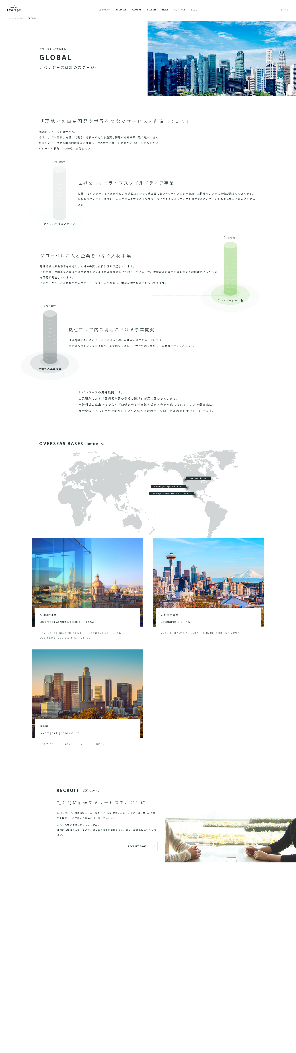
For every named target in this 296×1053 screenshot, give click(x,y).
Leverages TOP (16, 18)
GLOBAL (32, 18)
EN (288, 9)
